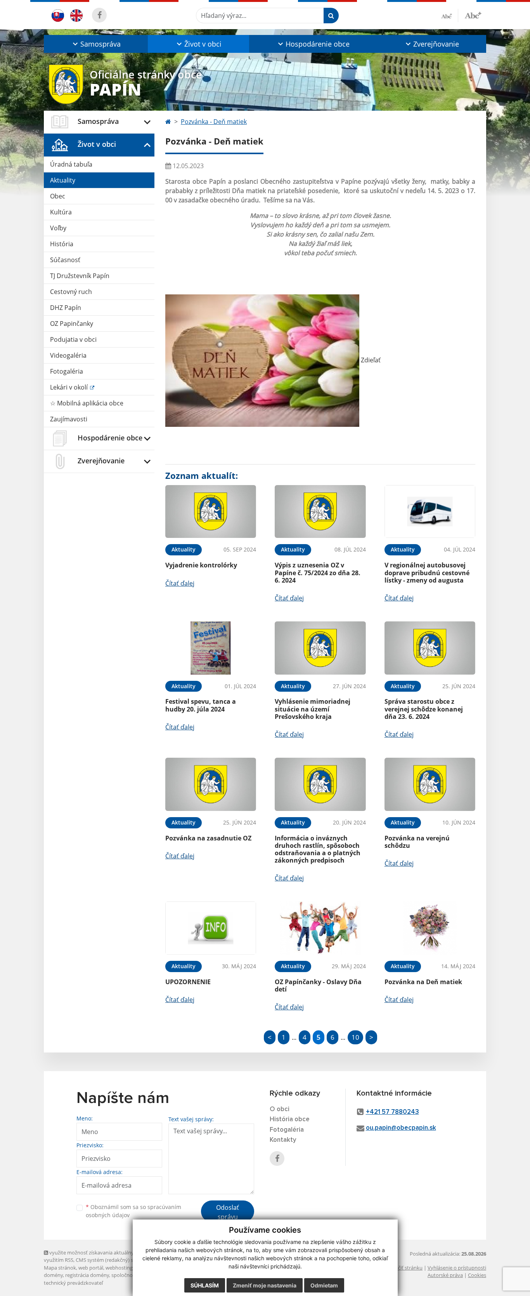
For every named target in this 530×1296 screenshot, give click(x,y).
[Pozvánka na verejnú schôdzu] (430, 784)
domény (53, 1275)
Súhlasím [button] (205, 1285)
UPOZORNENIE (188, 982)
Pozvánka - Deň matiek (214, 121)
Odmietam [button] (324, 1285)
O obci (279, 1109)
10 (355, 1037)
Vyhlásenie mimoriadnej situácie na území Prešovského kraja (312, 708)
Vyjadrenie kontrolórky (201, 565)
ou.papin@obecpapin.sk (401, 1128)
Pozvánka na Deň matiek (423, 982)
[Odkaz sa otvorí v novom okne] (99, 15)
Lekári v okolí (69, 387)
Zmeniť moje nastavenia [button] (264, 1285)
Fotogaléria (66, 371)
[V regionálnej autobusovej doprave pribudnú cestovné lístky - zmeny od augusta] (430, 511)
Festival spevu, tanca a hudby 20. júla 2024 (200, 705)
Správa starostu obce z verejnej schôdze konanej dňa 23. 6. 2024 (424, 708)
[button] (96, 44)
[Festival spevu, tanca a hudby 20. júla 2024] (210, 648)
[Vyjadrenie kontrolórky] (210, 511)
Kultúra (61, 212)
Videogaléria (68, 355)
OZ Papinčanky (71, 323)
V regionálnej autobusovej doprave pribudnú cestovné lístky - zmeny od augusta (427, 572)
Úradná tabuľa (71, 164)
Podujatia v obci (73, 339)
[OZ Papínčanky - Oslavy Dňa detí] (320, 928)
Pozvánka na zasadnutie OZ (208, 838)
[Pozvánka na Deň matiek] (430, 928)
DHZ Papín (65, 307)
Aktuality (62, 180)
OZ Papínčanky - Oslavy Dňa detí (318, 985)
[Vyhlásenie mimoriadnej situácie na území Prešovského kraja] (320, 648)
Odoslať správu (227, 1212)
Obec (57, 196)
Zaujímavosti (68, 419)
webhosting (119, 1267)
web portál (90, 1267)
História (61, 244)
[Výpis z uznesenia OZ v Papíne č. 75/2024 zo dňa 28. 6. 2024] (320, 511)
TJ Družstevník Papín (79, 275)
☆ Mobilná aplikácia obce (86, 403)
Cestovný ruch (71, 291)
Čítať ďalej (179, 583)
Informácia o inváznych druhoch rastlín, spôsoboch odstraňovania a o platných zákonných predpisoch (317, 849)
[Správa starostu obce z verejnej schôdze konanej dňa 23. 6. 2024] (430, 648)
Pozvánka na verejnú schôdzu (417, 842)
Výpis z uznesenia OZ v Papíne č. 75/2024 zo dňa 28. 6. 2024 (317, 572)
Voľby (58, 228)
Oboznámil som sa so (133, 1211)
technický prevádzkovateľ (73, 1282)
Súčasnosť (65, 260)
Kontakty (283, 1140)
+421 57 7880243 (392, 1112)
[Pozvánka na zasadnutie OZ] (210, 784)
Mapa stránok (60, 1267)
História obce (290, 1119)
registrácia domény (87, 1275)
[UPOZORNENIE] (210, 928)
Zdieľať (370, 360)
